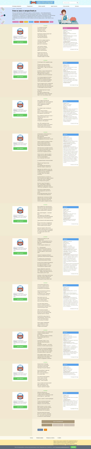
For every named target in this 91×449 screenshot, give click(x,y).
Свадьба (26, 21)
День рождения (15, 21)
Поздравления (29, 6)
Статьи (31, 437)
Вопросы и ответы (50, 437)
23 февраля (36, 21)
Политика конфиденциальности (59, 444)
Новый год (31, 21)
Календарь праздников (16, 6)
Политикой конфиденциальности (63, 447)
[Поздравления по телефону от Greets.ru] (16, 2)
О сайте (59, 437)
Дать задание (20, 42)
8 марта (51, 21)
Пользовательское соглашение (71, 444)
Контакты (77, 6)
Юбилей (21, 21)
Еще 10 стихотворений (58, 421)
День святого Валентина (44, 21)
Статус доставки (66, 6)
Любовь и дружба (41, 6)
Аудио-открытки (54, 6)
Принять (73, 447)
